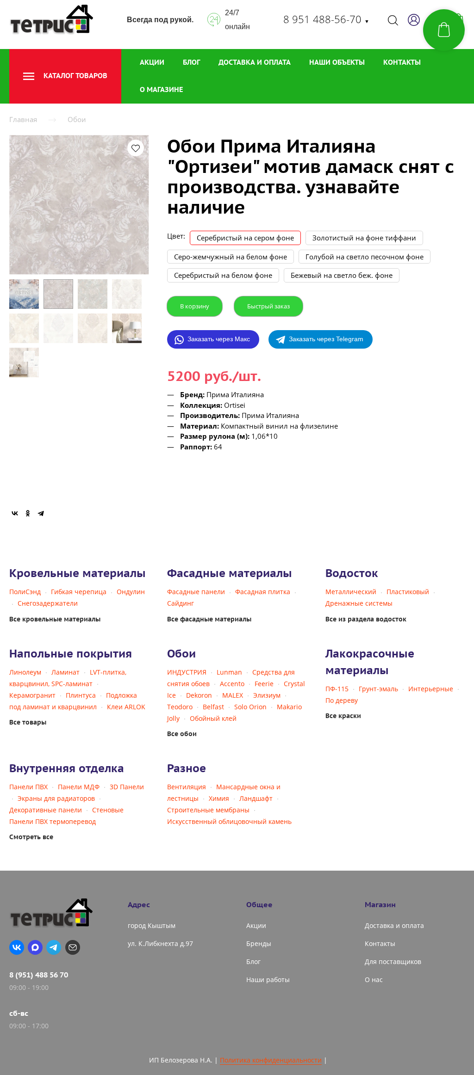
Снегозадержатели (48, 603)
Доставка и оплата (254, 62)
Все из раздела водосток (365, 619)
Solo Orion (250, 706)
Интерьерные (430, 688)
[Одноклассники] (27, 513)
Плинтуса (81, 695)
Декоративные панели (45, 809)
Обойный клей (213, 718)
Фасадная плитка (262, 591)
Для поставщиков (393, 961)
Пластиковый (408, 591)
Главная (23, 119)
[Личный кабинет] (413, 19)
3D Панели (127, 786)
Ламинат (65, 672)
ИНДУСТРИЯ (186, 672)
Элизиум (267, 695)
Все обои (182, 734)
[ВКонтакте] (14, 513)
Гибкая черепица (78, 591)
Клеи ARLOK (126, 706)
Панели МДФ (79, 786)
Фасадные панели (196, 591)
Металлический (350, 591)
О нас (374, 979)
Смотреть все (31, 837)
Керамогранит (32, 695)
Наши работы (268, 979)
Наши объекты (337, 62)
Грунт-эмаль (378, 688)
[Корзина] (444, 30)
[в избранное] (135, 148)
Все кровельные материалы (54, 619)
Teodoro (180, 706)
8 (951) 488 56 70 (38, 974)
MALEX (232, 695)
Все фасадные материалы (209, 619)
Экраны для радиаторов (56, 798)
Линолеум (25, 672)
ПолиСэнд (25, 591)
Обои (77, 119)
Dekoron (199, 695)
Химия (219, 798)
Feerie (264, 683)
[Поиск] (393, 19)
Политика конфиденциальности (271, 1060)
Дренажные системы (359, 603)
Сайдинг (180, 603)
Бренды (258, 943)
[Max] (35, 947)
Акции (152, 62)
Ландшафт (256, 798)
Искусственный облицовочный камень (229, 821)
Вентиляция (186, 786)
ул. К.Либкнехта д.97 (160, 943)
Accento (232, 683)
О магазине (161, 89)
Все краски (343, 716)
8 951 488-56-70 (326, 19)
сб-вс (18, 1013)
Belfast (213, 706)
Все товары (27, 722)
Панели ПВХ (28, 786)
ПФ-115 (337, 688)
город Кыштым (151, 925)
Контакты (402, 62)
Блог (191, 62)
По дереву (341, 700)
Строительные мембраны (208, 809)
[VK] (16, 947)
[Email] (72, 947)
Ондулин (131, 591)
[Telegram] (40, 513)
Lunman (229, 672)
